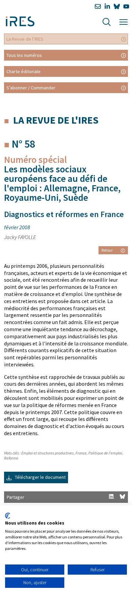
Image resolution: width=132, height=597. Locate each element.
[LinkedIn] (107, 6)
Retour (107, 250)
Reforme (11, 458)
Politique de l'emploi (105, 452)
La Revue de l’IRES (24, 39)
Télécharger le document (40, 477)
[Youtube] (126, 6)
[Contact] (98, 6)
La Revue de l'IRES (55, 119)
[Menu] (123, 21)
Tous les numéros (24, 55)
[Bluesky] (117, 6)
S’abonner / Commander (31, 88)
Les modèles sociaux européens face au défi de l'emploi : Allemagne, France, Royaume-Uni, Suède (62, 183)
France (81, 452)
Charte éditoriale (23, 71)
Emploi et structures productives (47, 452)
